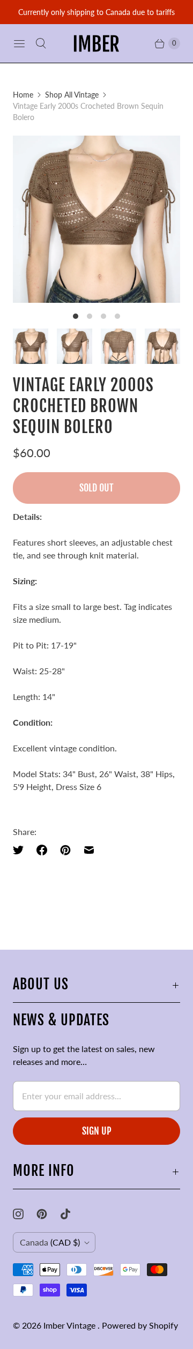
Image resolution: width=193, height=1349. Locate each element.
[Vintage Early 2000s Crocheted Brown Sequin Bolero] (96, 219)
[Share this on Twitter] (21, 850)
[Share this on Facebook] (42, 850)
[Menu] (19, 43)
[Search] (40, 43)
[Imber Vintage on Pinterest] (48, 1214)
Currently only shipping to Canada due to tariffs (96, 12)
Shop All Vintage (72, 94)
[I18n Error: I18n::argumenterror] (30, 346)
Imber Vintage (70, 1325)
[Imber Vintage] (96, 43)
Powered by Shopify (140, 1325)
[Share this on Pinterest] (65, 850)
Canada (50, 1242)
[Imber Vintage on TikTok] (72, 1214)
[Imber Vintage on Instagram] (24, 1214)
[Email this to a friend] (89, 850)
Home (23, 94)
